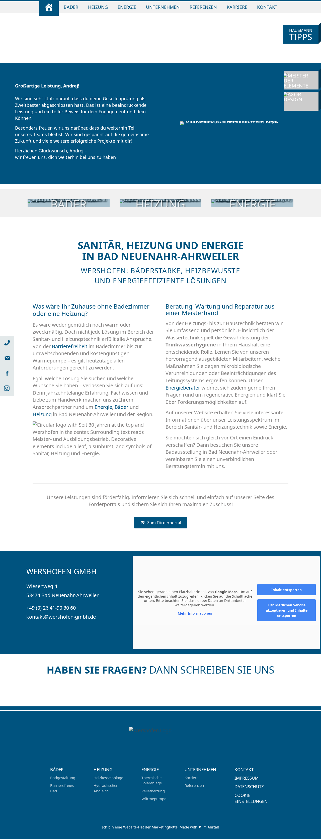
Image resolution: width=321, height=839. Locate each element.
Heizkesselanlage (108, 777)
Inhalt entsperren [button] (286, 589)
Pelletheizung (153, 790)
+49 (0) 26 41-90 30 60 (51, 607)
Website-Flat (133, 827)
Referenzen (203, 7)
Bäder (71, 7)
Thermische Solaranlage (151, 780)
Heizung (98, 7)
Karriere (237, 7)
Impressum (246, 778)
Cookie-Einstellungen (251, 798)
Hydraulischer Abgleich (106, 788)
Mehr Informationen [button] (195, 613)
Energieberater (183, 387)
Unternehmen (163, 7)
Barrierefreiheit (69, 346)
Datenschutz (249, 786)
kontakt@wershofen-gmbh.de (61, 616)
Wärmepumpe (153, 798)
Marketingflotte (165, 827)
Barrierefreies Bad (62, 788)
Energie (127, 7)
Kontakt (267, 7)
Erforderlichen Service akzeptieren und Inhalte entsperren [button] (286, 610)
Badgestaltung (62, 777)
